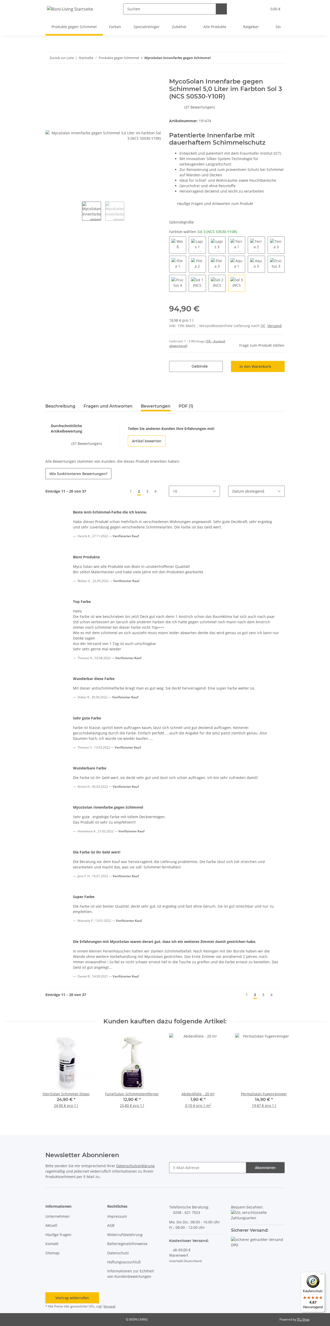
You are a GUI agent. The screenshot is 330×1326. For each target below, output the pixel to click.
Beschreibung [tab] (60, 406)
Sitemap (52, 1252)
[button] (252, 9)
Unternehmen (57, 1216)
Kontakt (52, 1243)
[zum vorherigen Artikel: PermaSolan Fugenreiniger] (268, 57)
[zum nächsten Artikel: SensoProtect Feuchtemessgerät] (279, 57)
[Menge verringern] (174, 366)
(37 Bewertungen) (199, 107)
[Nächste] (164, 491)
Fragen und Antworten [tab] (108, 406)
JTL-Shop (303, 1319)
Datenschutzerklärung (135, 1165)
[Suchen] (221, 8)
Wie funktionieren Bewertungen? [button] (78, 473)
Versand (274, 325)
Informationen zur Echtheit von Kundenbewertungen (130, 1274)
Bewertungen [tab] (155, 406)
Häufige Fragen (58, 1234)
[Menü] (322, 1275)
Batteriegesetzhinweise (127, 1243)
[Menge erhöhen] (216, 366)
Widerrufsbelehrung (125, 1234)
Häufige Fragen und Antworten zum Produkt (214, 203)
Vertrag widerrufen (72, 1297)
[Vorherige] (122, 491)
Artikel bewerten (146, 440)
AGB (110, 1225)
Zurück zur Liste (62, 57)
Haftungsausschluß (124, 1261)
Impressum (117, 1216)
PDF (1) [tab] (186, 406)
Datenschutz (118, 1252)
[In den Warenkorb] (49, 75)
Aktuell (51, 1225)
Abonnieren (265, 1167)
